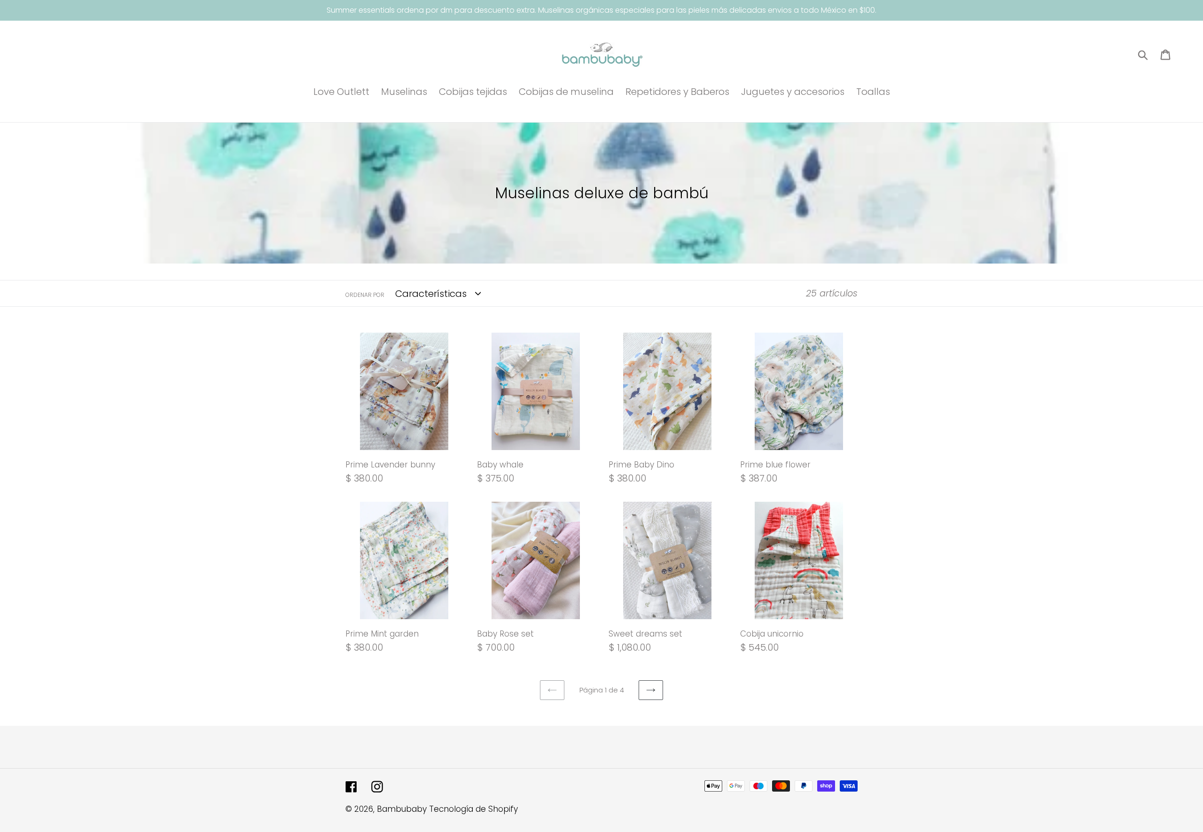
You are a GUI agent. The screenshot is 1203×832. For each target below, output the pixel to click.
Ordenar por (364, 295)
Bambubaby (402, 809)
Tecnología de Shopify (473, 809)
